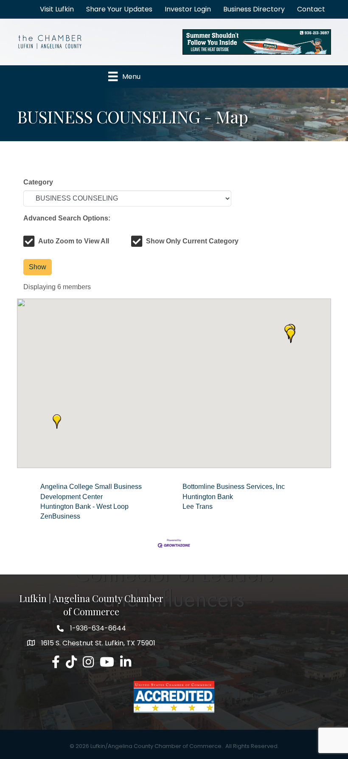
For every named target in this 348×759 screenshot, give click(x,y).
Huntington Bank (207, 496)
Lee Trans (197, 506)
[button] (290, 335)
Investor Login (188, 9)
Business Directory (254, 9)
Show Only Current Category (192, 241)
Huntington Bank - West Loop (84, 506)
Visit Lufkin (57, 9)
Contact (311, 9)
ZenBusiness (60, 516)
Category (38, 182)
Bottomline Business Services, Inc (233, 486)
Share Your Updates (119, 9)
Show (37, 267)
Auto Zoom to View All (73, 241)
